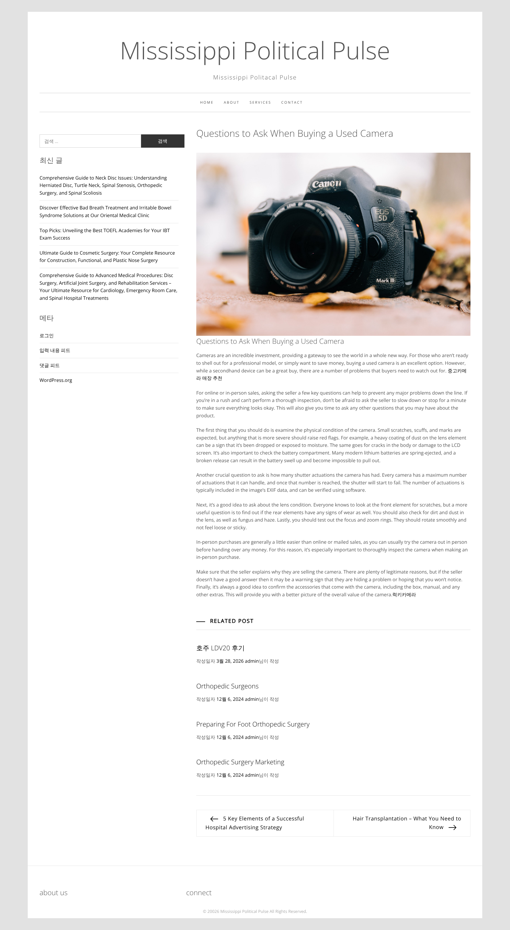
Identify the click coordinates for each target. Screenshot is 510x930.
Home (207, 102)
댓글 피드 (50, 365)
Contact (292, 102)
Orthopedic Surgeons (227, 686)
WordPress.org (56, 380)
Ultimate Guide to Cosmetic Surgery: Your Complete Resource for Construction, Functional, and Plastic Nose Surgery (107, 257)
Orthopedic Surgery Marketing (240, 762)
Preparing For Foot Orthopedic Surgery (253, 724)
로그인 (47, 335)
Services (260, 102)
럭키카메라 (404, 594)
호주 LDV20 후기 (220, 648)
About (231, 102)
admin (252, 661)
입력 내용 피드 (55, 350)
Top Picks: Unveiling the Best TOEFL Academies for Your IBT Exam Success (105, 234)
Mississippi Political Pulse (255, 50)
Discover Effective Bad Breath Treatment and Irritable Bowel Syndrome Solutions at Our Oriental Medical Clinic (105, 211)
